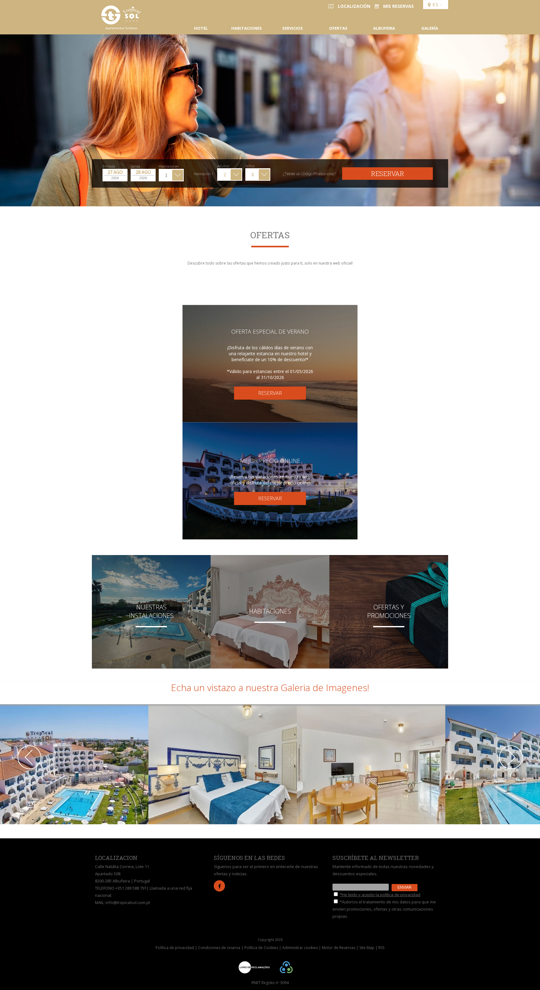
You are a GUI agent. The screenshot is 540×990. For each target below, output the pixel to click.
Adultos (223, 166)
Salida (135, 166)
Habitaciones (169, 166)
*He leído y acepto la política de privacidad (380, 894)
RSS (381, 947)
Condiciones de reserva (219, 947)
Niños (249, 166)
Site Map (366, 947)
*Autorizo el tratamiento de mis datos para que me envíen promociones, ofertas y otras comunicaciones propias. (384, 909)
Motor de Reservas (338, 947)
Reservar (387, 173)
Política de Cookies (261, 947)
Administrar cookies (300, 947)
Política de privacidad (175, 947)
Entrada (108, 166)
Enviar (405, 887)
